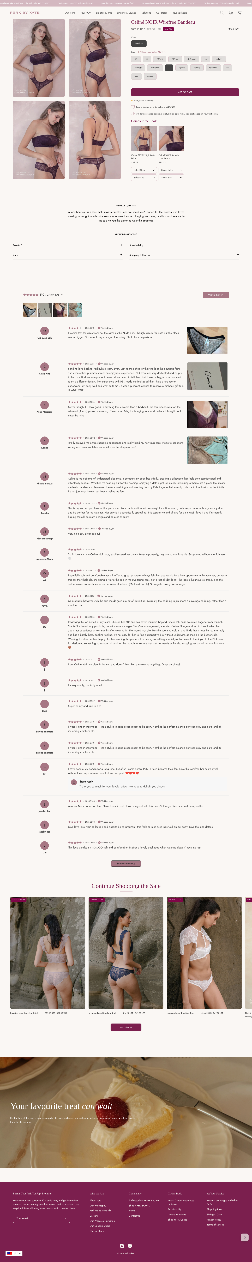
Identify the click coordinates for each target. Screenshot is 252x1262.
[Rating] (62, 295)
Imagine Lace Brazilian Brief (24, 1013)
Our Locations (97, 1231)
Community (135, 1193)
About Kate (95, 1200)
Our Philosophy (98, 1205)
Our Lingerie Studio (100, 1226)
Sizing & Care (214, 1214)
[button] (222, 12)
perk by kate (129, 1253)
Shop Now (126, 1027)
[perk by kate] (24, 12)
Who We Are (97, 1193)
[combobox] (13, 1253)
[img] (234, 29)
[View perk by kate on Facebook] (130, 1245)
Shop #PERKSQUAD (139, 1205)
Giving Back (175, 1193)
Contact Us (134, 1215)
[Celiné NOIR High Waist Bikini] (144, 138)
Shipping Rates (215, 1209)
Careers (94, 1215)
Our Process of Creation (102, 1221)
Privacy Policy (214, 1219)
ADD (144, 185)
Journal (132, 1210)
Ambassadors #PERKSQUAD (144, 1200)
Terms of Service (215, 1225)
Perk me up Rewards (100, 1210)
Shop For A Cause (177, 1219)
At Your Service (215, 1193)
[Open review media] (30, 310)
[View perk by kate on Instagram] (122, 1245)
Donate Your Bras (177, 1214)
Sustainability (174, 1209)
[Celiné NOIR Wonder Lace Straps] (171, 138)
